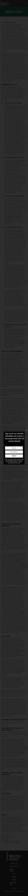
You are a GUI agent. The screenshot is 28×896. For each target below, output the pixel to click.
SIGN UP (14, 456)
